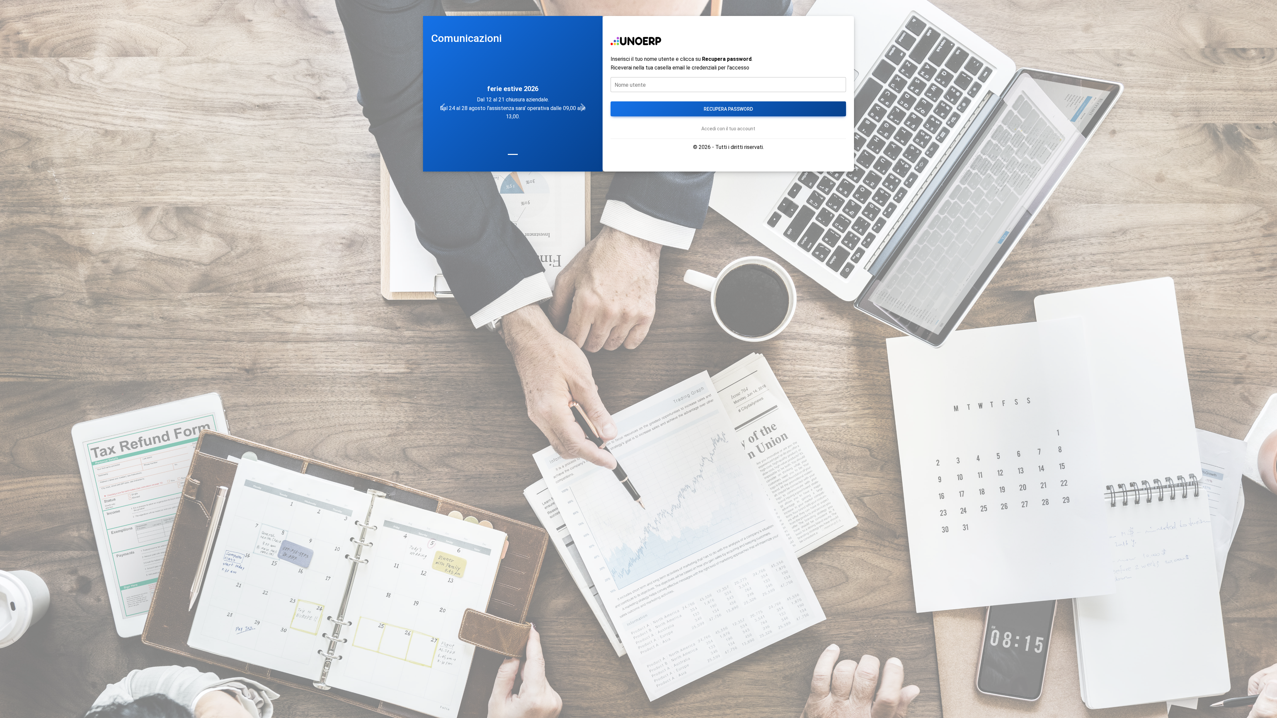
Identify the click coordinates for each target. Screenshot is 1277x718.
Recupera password (728, 109)
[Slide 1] (513, 154)
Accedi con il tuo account (728, 128)
